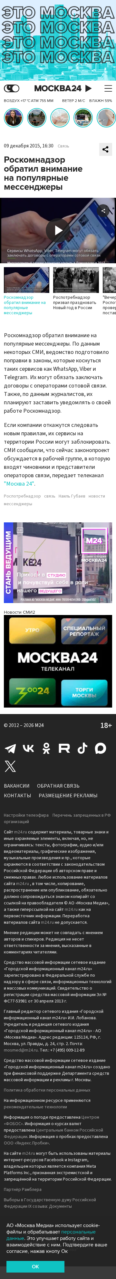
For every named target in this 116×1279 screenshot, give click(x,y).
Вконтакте (28, 748)
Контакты (17, 795)
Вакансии (17, 786)
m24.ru (20, 832)
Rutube (64, 748)
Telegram (10, 748)
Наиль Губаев (72, 496)
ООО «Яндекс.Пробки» (26, 1143)
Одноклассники (46, 748)
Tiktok (82, 748)
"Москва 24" (19, 484)
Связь (63, 146)
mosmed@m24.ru (21, 1050)
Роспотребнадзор (22, 496)
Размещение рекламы (68, 795)
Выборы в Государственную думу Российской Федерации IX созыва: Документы (50, 1203)
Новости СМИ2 (19, 612)
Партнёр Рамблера (23, 1189)
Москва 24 (58, 88)
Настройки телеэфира (26, 815)
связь (49, 496)
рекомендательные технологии (35, 1107)
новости (97, 496)
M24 (39, 725)
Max (100, 748)
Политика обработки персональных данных (47, 1090)
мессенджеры (18, 504)
